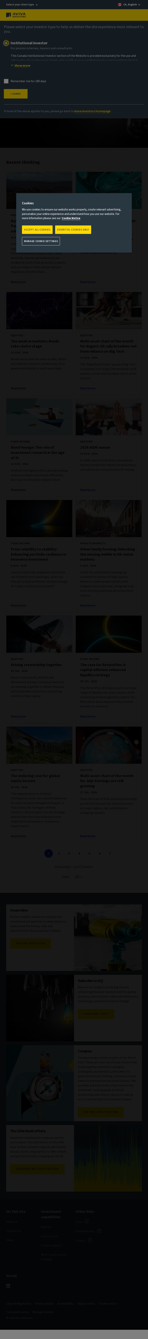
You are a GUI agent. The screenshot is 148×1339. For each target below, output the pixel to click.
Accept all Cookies (37, 229)
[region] (74, 223)
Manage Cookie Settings (41, 241)
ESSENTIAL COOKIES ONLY (73, 229)
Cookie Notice (71, 218)
